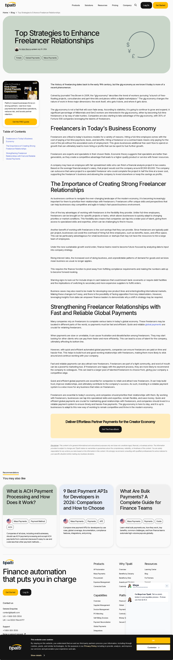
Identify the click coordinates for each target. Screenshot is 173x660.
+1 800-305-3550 (14, 616)
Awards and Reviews (126, 582)
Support (148, 582)
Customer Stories (125, 586)
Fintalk (19, 58)
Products (76, 5)
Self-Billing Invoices (101, 618)
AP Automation (99, 569)
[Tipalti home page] (10, 7)
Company (127, 5)
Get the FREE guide (21, 122)
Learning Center (150, 569)
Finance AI (123, 601)
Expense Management (102, 582)
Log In (146, 5)
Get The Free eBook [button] (110, 429)
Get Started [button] (160, 5)
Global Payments (33, 58)
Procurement (98, 578)
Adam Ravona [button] (26, 49)
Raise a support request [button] (13, 634)
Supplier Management (102, 605)
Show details (36, 655)
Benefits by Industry (126, 574)
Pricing (115, 5)
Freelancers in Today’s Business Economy (19, 140)
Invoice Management (101, 609)
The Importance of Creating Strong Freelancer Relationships (20, 147)
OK (153, 641)
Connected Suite (100, 586)
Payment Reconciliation (102, 622)
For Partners (149, 578)
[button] (135, 5)
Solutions (89, 5)
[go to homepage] (8, 562)
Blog (13, 12)
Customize (152, 647)
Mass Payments (50, 58)
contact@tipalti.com (11, 612)
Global (121, 605)
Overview (97, 601)
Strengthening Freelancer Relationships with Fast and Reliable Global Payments (20, 156)
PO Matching (98, 614)
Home (5, 12)
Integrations (98, 631)
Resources (102, 5)
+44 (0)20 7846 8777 (15, 620)
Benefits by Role (125, 578)
